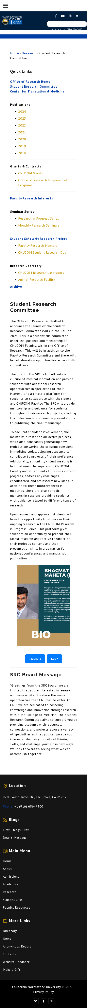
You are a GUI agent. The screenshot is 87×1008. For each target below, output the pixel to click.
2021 (22, 132)
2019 (22, 146)
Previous (35, 659)
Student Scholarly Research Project (38, 239)
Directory (10, 931)
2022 (22, 125)
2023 (22, 118)
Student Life (12, 900)
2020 (22, 139)
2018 (22, 153)
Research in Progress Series (38, 218)
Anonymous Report (17, 946)
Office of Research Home (30, 81)
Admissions (11, 876)
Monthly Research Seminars (38, 225)
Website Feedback (16, 962)
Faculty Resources (16, 907)
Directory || (57, 29)
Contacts (9, 954)
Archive (16, 286)
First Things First (16, 830)
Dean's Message (15, 837)
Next (54, 659)
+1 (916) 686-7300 (29, 806)
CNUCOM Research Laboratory (41, 273)
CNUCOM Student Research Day (42, 252)
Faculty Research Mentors (37, 245)
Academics (10, 884)
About (7, 869)
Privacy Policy (43, 992)
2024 (22, 111)
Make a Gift (12, 969)
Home (14, 53)
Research (29, 53)
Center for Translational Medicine (37, 91)
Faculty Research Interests (31, 198)
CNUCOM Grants (30, 173)
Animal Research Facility (36, 279)
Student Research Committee (33, 86)
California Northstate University (36, 987)
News (7, 938)
